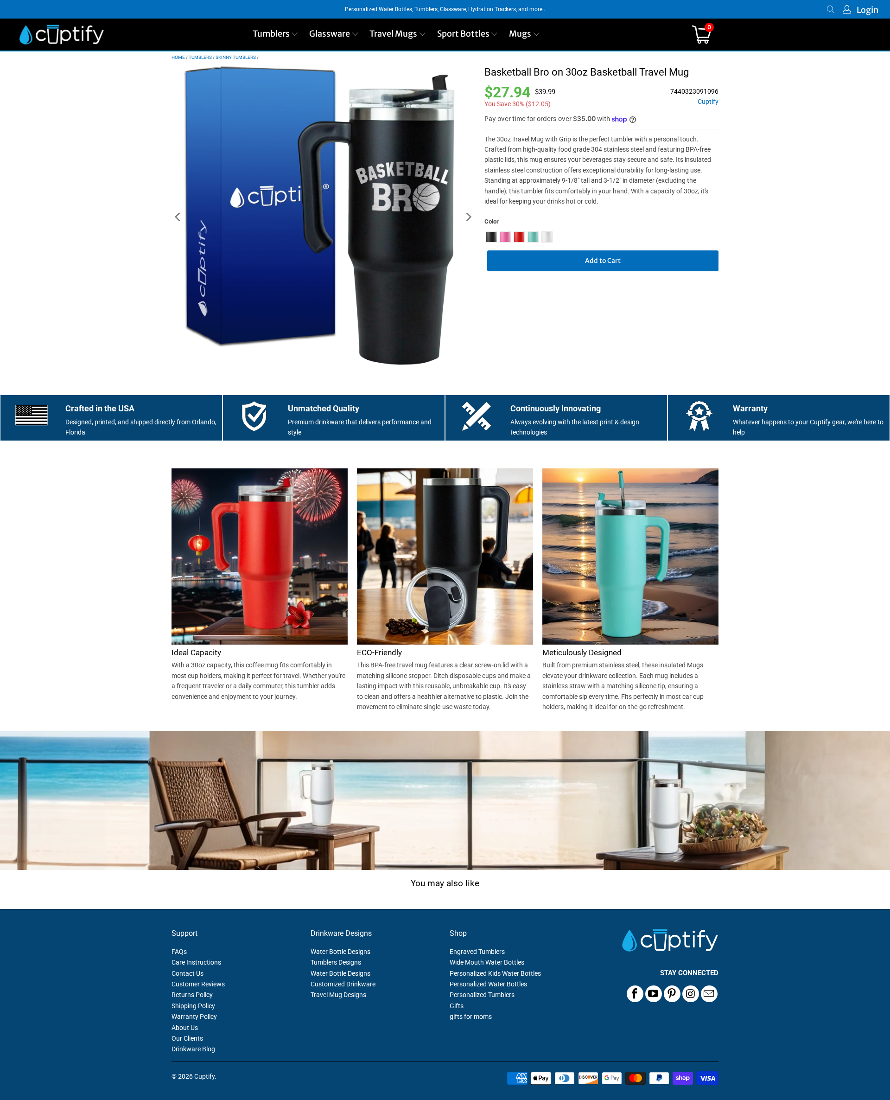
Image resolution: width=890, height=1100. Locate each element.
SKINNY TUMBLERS (236, 57)
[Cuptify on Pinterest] (672, 993)
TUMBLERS (200, 57)
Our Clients (187, 1038)
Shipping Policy (193, 1006)
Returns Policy (192, 994)
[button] (276, 34)
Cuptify (708, 102)
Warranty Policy (194, 1016)
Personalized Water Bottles (488, 984)
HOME (178, 57)
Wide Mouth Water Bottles (487, 962)
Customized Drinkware (343, 984)
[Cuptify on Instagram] (690, 993)
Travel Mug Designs (338, 994)
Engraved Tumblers (477, 951)
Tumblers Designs (336, 962)
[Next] (468, 217)
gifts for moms (471, 1016)
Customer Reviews (198, 984)
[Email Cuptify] (709, 993)
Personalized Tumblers (482, 994)
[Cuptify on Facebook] (635, 993)
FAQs (179, 951)
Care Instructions (196, 962)
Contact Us (187, 973)
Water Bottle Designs (340, 951)
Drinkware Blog (193, 1049)
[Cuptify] (61, 34)
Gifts (457, 1006)
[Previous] (178, 217)
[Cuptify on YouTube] (653, 993)
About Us (185, 1027)
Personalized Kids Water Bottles (495, 973)
